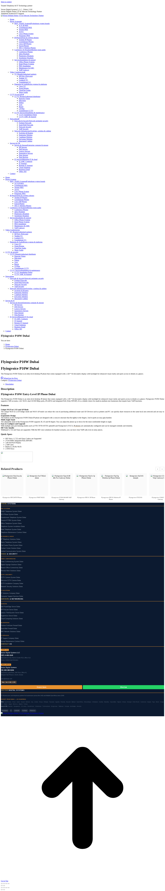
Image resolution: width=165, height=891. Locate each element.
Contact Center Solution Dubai (11, 548)
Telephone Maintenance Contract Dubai (13, 532)
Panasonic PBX (24, 36)
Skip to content (6, 2)
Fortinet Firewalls (25, 123)
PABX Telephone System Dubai (11, 511)
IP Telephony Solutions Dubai (10, 539)
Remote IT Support (26, 165)
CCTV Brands (27, 96)
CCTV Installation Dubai (28, 115)
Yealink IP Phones (25, 40)
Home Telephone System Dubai (11, 542)
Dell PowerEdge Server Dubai (10, 606)
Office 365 (22, 171)
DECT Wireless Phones (27, 48)
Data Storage (23, 155)
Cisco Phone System (26, 34)
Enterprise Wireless (25, 135)
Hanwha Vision (24, 98)
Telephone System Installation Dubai (13, 526)
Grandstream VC (25, 82)
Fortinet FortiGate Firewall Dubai (11, 625)
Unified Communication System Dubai (13, 551)
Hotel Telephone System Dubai (11, 529)
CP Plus (21, 109)
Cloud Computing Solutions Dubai (12, 618)
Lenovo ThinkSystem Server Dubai (12, 613)
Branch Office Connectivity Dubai (12, 567)
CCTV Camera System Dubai (10, 577)
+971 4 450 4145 (7, 655)
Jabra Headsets (24, 54)
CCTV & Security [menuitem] (17, 94)
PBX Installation (25, 66)
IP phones (77, 426)
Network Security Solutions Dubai (12, 586)
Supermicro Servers (26, 153)
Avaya (21, 32)
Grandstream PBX (25, 28)
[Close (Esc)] (8, 883)
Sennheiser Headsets (26, 58)
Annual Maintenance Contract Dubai (12, 641)
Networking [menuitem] (14, 119)
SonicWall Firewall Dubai (9, 628)
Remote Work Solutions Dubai (10, 571)
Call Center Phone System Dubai (11, 545)
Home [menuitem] (12, 19)
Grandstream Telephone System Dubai (13, 517)
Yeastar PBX (23, 30)
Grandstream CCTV (26, 111)
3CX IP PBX (23, 26)
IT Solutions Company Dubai (10, 593)
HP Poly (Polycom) (26, 76)
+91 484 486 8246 (7, 670)
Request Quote (41, 687)
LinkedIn (16, 710)
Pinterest (32, 710)
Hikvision (22, 101)
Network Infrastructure (32, 131)
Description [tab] (9, 384)
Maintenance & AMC (26, 68)
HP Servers (23, 147)
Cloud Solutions (24, 167)
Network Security (25, 127)
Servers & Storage (31, 145)
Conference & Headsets (30, 50)
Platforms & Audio (30, 84)
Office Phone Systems (27, 62)
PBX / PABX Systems (32, 23)
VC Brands (25, 74)
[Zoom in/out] (2, 883)
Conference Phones (26, 52)
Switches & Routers (26, 133)
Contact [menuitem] (12, 174)
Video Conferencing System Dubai (12, 561)
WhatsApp (123, 687)
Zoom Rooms (24, 88)
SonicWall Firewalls (26, 125)
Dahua (21, 103)
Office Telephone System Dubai (11, 523)
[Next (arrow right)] (4, 885)
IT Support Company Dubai (10, 638)
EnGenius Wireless (25, 139)
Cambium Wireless (25, 137)
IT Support (23, 163)
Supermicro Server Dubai (9, 616)
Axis (20, 105)
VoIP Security (24, 129)
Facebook (5, 710)
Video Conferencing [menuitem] (17, 72)
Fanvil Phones (24, 46)
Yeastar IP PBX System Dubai (11, 520)
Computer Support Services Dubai (12, 596)
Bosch (21, 107)
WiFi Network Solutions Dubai (10, 631)
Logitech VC (23, 80)
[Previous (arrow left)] (2, 885)
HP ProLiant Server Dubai (9, 609)
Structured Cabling (25, 141)
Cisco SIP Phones (25, 44)
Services (25, 60)
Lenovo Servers (24, 151)
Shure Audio (23, 92)
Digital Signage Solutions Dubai (11, 564)
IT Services (25, 159)
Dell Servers (23, 149)
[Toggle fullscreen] (4, 883)
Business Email (24, 169)
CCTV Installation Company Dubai (12, 583)
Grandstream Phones (26, 42)
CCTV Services (29, 113)
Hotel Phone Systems (26, 64)
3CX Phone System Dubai (9, 514)
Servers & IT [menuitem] (15, 143)
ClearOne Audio (25, 90)
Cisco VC (22, 86)
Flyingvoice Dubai (15, 380)
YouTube (24, 710)
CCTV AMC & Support (27, 117)
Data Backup (23, 157)
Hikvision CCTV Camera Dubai (11, 580)
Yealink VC (23, 78)
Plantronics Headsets (26, 56)
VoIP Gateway (24, 70)
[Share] (6, 883)
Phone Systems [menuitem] (16, 21)
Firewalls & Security (31, 121)
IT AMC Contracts (25, 161)
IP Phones (26, 38)
